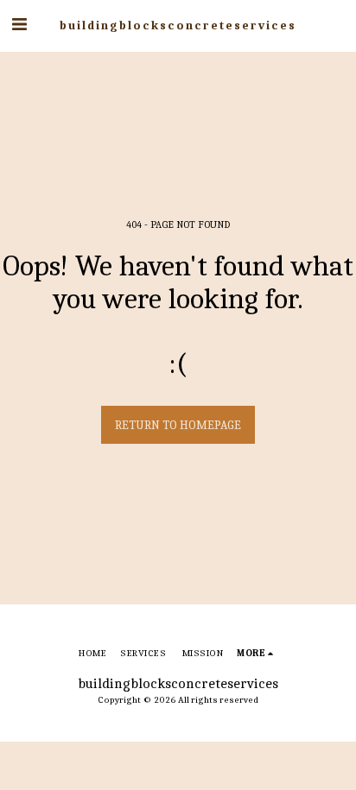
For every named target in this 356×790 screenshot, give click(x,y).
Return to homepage (178, 425)
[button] (19, 25)
